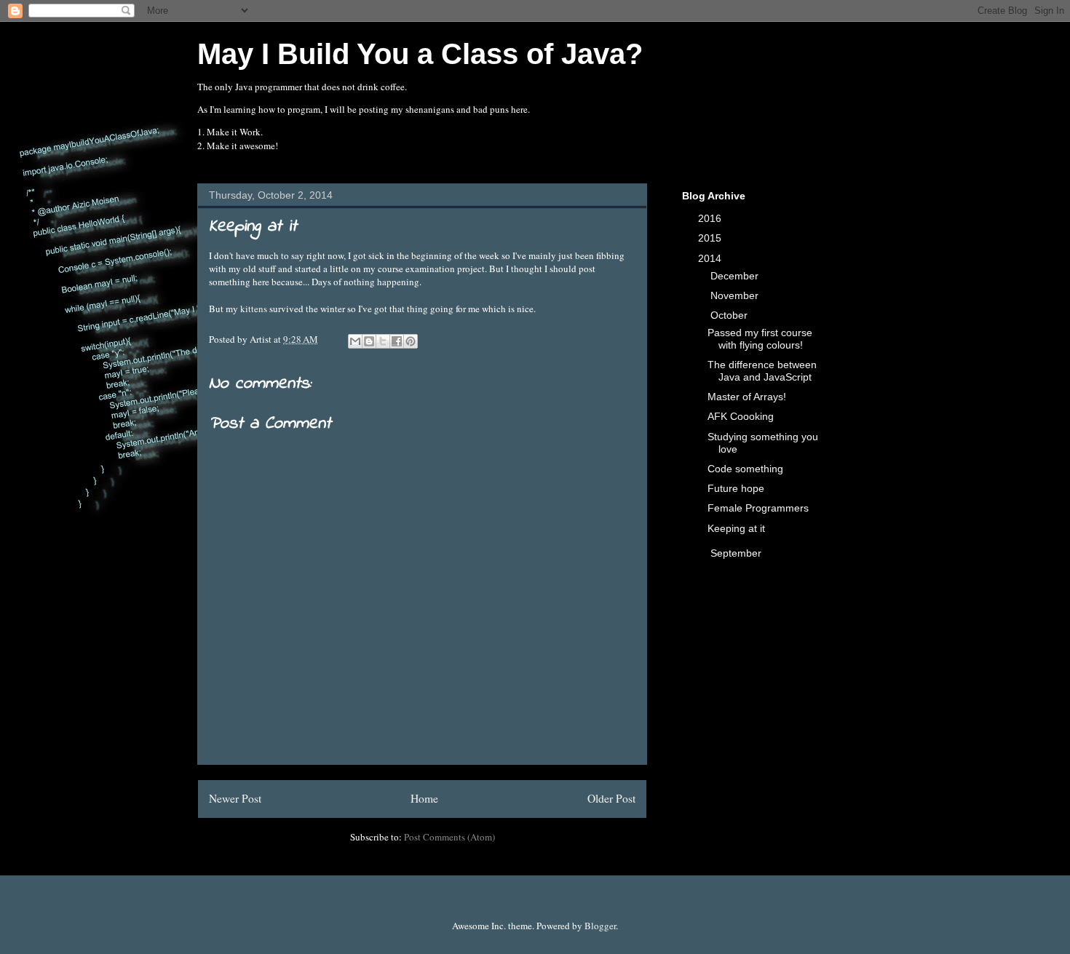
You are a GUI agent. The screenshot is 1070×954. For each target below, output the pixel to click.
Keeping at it (736, 528)
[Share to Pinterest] (410, 341)
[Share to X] (383, 341)
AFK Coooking (741, 416)
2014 (711, 258)
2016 (711, 218)
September (737, 553)
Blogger (600, 925)
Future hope (736, 488)
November (735, 295)
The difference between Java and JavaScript (762, 371)
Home (424, 798)
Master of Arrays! (747, 396)
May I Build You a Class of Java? (420, 54)
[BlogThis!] (369, 341)
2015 (711, 238)
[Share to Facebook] (396, 341)
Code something (745, 468)
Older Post (611, 798)
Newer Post (235, 798)
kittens (253, 308)
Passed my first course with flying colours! (760, 339)
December (735, 276)
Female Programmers (758, 508)
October (730, 315)
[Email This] (355, 341)
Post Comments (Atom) (449, 836)
